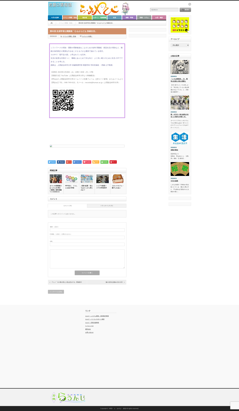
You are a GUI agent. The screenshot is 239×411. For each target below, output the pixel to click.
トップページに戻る (56, 291)
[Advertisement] (63, 347)
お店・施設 (159, 17)
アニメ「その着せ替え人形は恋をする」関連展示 (67, 282)
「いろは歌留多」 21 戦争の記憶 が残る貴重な (179, 80)
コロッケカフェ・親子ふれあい (118, 187)
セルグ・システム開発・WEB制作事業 (97, 316)
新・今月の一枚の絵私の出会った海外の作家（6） (180, 116)
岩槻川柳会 (174, 150)
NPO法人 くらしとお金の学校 (71, 187)
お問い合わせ (89, 332)
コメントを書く (87, 36)
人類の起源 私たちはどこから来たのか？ (87, 188)
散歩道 (85, 17)
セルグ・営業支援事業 (92, 322)
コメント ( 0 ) (67, 205)
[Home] (52, 23)
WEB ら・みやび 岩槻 (117, 408)
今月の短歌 (174, 181)
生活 (114, 17)
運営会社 (88, 329)
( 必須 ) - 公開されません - (61, 234)
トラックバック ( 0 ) (106, 205)
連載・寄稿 (129, 17)
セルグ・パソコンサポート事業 (94, 319)
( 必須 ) (54, 227)
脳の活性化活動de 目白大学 (114, 282)
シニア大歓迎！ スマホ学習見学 (101, 187)
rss (189, 4)
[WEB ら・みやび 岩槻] (90, 14)
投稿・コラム (144, 17)
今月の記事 (55, 17)
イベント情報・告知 (70, 17)
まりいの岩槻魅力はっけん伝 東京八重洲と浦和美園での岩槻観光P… (56, 189)
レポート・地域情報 (99, 17)
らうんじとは (89, 326)
